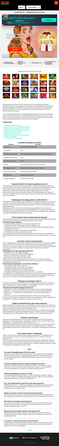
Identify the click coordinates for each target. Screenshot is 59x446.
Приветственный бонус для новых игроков (16, 135)
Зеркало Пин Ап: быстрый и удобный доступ (17, 127)
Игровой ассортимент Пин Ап (12, 133)
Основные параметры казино (12, 125)
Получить (15, 49)
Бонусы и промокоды (10, 136)
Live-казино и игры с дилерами (13, 138)
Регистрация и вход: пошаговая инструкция (17, 130)
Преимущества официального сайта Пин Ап (17, 128)
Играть (30, 430)
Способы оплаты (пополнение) (13, 131)
